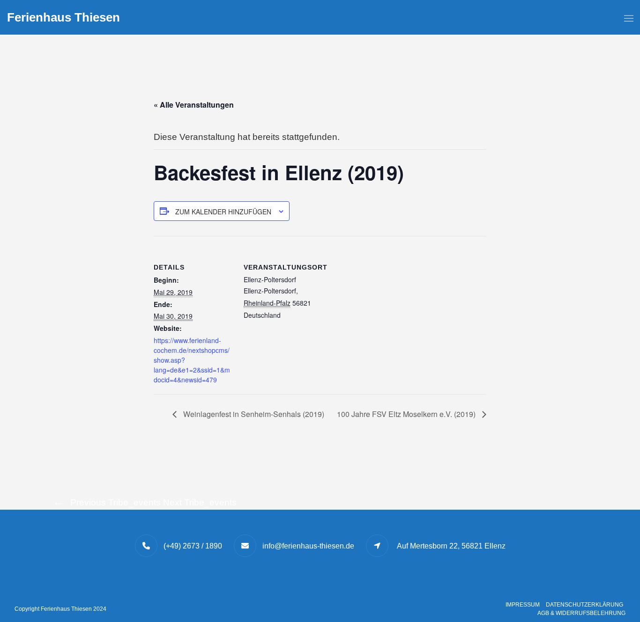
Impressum (523, 604)
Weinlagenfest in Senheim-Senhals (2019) (252, 414)
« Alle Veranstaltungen (194, 104)
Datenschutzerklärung (584, 604)
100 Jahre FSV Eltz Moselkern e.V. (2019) (407, 414)
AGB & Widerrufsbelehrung (581, 613)
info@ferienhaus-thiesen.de (308, 546)
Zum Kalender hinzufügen (223, 211)
